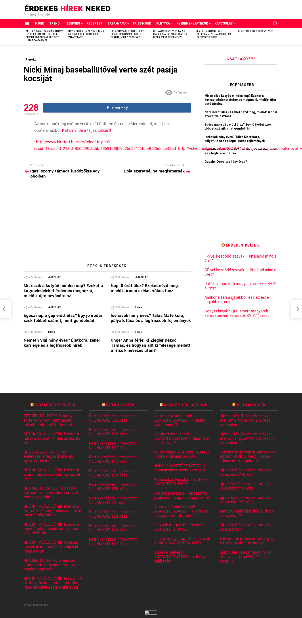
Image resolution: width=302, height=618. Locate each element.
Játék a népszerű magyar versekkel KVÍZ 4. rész (240, 286)
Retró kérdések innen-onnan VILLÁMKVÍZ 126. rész (113, 528)
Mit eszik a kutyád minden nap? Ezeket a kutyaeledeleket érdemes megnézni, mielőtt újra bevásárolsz (63, 290)
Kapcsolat (224, 23)
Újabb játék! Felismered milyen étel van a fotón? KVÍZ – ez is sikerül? (246, 556)
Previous (26, 36)
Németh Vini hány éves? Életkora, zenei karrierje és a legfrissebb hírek (213, 34)
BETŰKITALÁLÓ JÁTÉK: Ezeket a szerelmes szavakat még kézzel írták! (52, 474)
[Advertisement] (107, 223)
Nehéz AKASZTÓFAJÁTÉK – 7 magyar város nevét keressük (180, 468)
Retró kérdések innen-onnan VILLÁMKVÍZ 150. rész (113, 486)
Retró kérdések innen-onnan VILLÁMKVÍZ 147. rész (113, 541)
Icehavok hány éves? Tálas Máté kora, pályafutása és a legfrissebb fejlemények (170, 34)
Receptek (94, 23)
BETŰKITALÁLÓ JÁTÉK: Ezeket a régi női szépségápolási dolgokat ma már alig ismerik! (53, 510)
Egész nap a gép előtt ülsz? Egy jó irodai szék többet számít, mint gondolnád (127, 34)
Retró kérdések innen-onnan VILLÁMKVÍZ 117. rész (113, 459)
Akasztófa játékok (186, 405)
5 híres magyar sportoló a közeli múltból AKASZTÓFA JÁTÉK (182, 541)
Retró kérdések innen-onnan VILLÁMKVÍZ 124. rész (113, 514)
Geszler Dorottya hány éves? (255, 31)
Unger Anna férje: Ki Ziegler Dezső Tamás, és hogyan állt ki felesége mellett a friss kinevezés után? (151, 345)
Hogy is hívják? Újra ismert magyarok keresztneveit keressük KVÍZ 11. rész (237, 313)
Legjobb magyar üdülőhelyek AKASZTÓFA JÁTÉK (179, 527)
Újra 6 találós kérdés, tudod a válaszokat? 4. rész (245, 472)
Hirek (39, 23)
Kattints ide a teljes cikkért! (86, 130)
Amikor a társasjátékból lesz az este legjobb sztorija (237, 299)
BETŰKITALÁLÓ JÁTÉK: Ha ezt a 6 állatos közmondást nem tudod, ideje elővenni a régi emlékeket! (53, 583)
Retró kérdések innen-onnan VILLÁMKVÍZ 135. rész (113, 432)
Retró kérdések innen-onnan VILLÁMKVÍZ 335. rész (113, 418)
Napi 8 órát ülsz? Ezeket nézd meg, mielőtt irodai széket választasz (86, 34)
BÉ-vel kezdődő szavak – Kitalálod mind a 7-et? (240, 272)
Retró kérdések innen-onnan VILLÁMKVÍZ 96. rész (113, 500)
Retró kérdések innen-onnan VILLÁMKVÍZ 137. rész (113, 445)
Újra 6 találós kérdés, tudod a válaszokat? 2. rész (245, 500)
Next (276, 36)
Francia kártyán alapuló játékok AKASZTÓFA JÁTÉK (181, 482)
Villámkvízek (251, 405)
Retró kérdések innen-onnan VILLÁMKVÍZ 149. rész (113, 473)
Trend (54, 23)
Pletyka (163, 23)
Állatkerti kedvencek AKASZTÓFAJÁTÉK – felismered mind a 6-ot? (182, 438)
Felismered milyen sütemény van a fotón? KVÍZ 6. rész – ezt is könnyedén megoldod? (248, 456)
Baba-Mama (117, 23)
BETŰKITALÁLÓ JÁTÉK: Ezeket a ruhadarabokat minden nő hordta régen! (52, 438)
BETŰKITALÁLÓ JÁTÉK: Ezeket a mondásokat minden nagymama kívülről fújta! (51, 528)
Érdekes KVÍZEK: (243, 245)
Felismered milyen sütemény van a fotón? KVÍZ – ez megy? (248, 541)
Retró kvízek (120, 405)
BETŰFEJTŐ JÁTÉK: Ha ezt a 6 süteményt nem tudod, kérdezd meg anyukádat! (51, 492)
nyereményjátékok (192, 23)
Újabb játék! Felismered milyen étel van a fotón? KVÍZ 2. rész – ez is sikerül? (247, 438)
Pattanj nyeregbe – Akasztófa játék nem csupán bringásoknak (182, 495)
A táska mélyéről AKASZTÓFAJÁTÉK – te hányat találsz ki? (181, 556)
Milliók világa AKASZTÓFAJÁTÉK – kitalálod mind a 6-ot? (182, 454)
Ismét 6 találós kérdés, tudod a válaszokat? (247, 513)
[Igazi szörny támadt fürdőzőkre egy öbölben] (5, 309)
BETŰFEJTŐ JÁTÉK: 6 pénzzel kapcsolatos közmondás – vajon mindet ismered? (52, 565)
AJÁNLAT (54, 277)
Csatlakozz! (241, 59)
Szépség (73, 23)
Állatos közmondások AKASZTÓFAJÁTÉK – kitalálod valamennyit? (180, 420)
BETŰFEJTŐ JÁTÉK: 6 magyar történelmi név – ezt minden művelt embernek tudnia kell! (49, 420)
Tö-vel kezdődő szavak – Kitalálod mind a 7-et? (241, 258)
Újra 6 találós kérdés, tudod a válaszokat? (245, 527)
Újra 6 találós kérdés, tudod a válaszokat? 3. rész (245, 486)
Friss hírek (142, 23)
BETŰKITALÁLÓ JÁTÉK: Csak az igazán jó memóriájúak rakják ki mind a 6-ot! (51, 546)
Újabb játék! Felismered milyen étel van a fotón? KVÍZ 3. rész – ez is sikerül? (247, 420)
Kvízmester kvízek (55, 405)
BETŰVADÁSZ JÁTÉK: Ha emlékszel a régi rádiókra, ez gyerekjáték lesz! (48, 456)
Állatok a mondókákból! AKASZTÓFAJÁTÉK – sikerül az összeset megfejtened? (181, 511)
